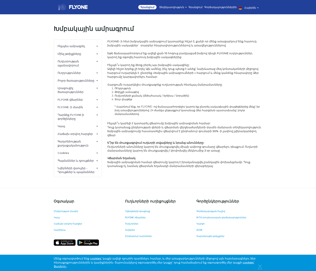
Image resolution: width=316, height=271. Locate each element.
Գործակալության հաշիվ (210, 211)
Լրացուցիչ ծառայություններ (71, 90)
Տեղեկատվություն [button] (172, 7)
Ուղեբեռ (130, 229)
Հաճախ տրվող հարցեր (75, 134)
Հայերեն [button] (250, 7)
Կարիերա (60, 229)
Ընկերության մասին (66, 211)
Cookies (63, 153)
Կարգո (200, 223)
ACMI (199, 229)
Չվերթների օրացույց (137, 211)
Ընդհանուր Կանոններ (138, 236)
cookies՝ (96, 258)
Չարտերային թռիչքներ (210, 236)
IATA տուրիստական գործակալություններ (221, 217)
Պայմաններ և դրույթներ (76, 160)
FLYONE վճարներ (70, 99)
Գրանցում (147, 7)
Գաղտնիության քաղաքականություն (73, 143)
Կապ (57, 217)
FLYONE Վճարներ (135, 217)
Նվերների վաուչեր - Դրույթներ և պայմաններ (76, 170)
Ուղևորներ (131, 223)
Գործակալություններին (220, 7)
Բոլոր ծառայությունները (76, 80)
